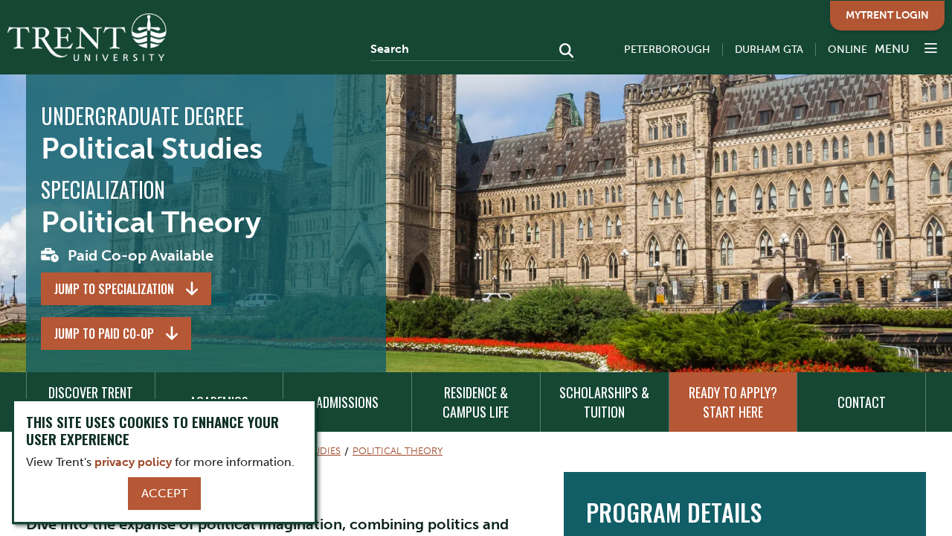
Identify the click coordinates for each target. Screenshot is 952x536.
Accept (164, 493)
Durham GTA (769, 49)
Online (847, 49)
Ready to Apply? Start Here (733, 402)
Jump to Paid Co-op (104, 333)
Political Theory (398, 450)
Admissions (347, 402)
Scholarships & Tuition (604, 402)
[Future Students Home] (87, 37)
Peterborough (667, 49)
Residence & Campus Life (476, 402)
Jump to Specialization (114, 289)
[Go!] (562, 52)
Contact (861, 402)
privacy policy (133, 462)
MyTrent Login (887, 15)
